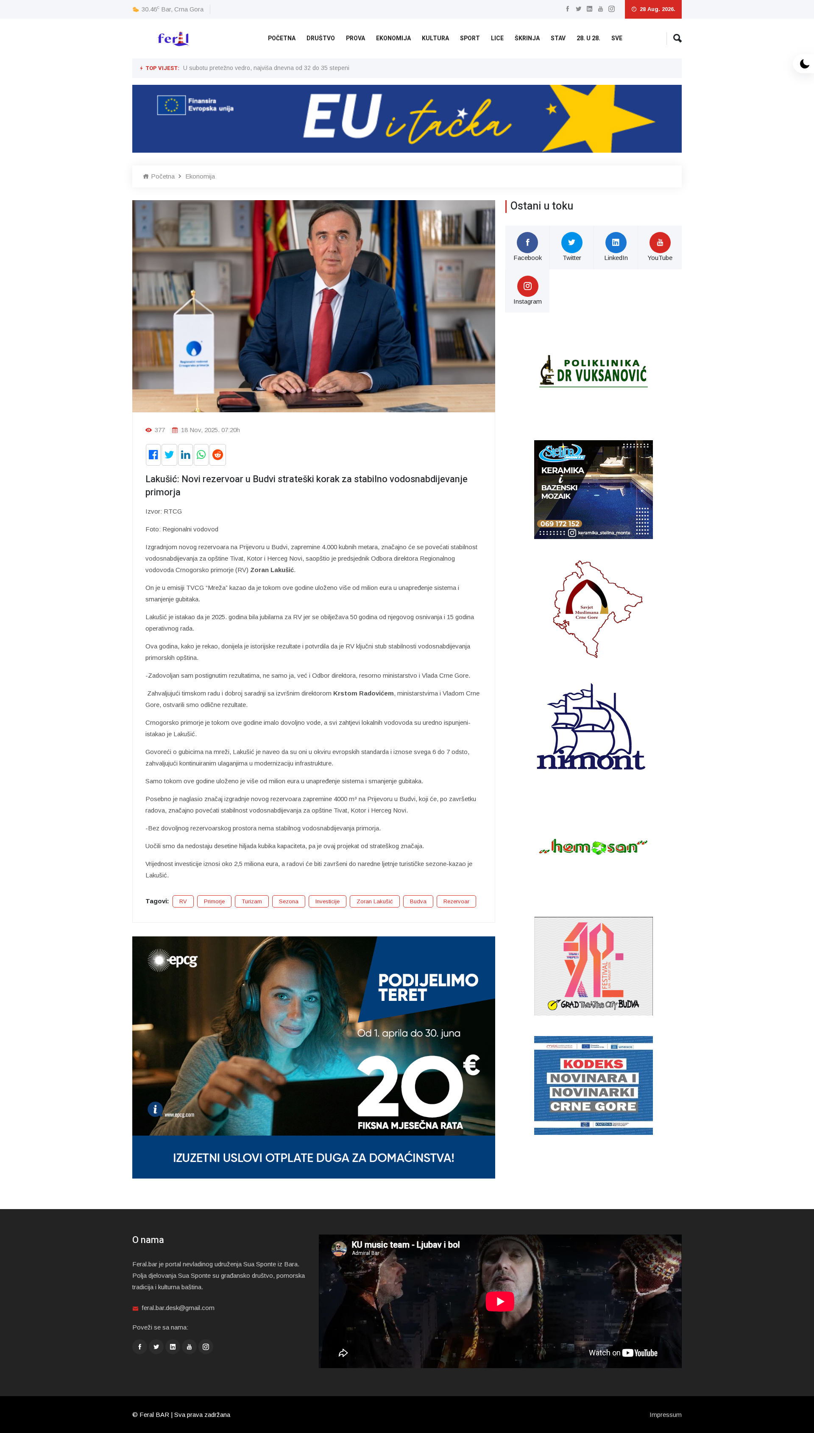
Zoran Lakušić (375, 901)
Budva (418, 901)
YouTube (659, 257)
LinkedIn (616, 257)
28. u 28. (588, 38)
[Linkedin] (589, 9)
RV (183, 901)
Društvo (321, 38)
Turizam (252, 901)
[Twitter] (578, 9)
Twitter (572, 257)
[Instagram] (611, 9)
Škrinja (527, 38)
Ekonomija (393, 38)
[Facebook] (567, 9)
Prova (355, 38)
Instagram (527, 301)
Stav (558, 38)
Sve (616, 38)
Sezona (288, 901)
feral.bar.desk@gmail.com (178, 1307)
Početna (281, 38)
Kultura (435, 38)
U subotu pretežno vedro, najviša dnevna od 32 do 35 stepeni (266, 67)
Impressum (666, 1414)
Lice (497, 38)
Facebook (527, 257)
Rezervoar (456, 901)
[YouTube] (600, 9)
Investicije (327, 901)
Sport (470, 38)
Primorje (214, 901)
